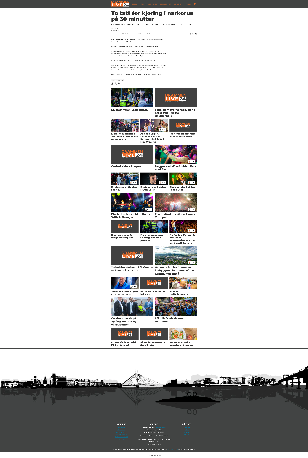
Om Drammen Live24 (121, 437)
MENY (142, 4)
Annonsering (121, 427)
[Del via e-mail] (195, 34)
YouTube (186, 434)
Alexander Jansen (160, 427)
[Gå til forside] (119, 4)
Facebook (187, 427)
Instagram (187, 432)
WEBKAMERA (178, 4)
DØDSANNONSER (165, 4)
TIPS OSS (188, 4)
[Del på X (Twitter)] (193, 34)
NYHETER (134, 4)
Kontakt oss (121, 439)
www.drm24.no (173, 449)
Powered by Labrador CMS (154, 455)
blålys (114, 80)
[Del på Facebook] (190, 34)
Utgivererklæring (121, 432)
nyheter (120, 80)
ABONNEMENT (153, 4)
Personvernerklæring (121, 434)
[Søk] (195, 4)
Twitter (187, 430)
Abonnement (121, 430)
